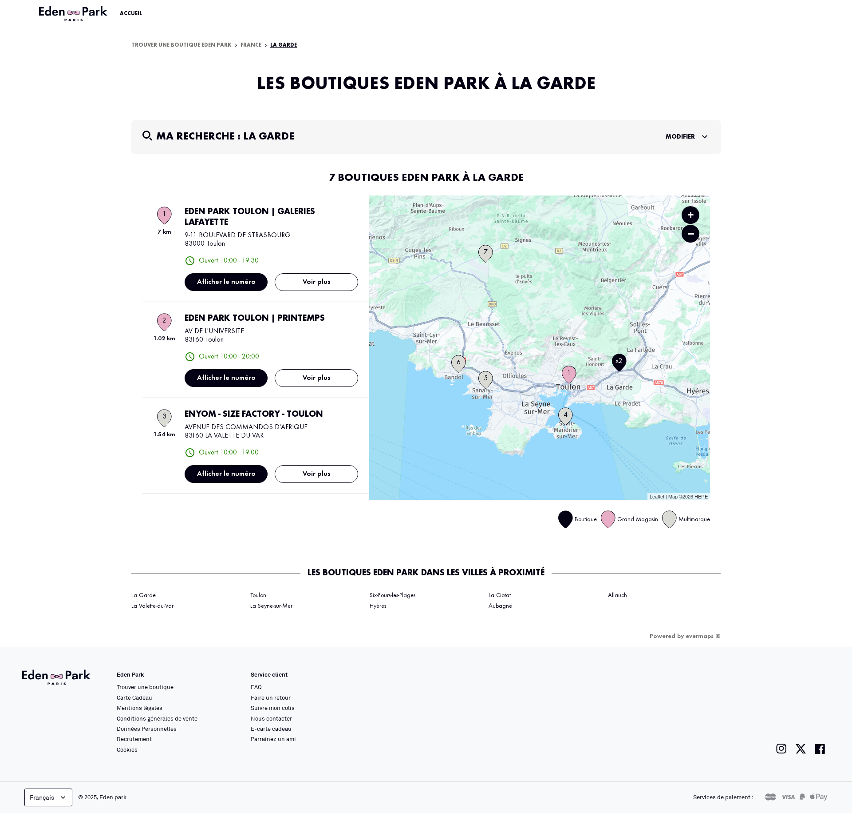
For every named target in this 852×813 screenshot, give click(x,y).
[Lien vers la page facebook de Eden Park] (820, 749)
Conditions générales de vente (157, 718)
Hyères (378, 606)
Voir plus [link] (317, 282)
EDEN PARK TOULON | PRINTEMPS (255, 318)
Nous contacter (271, 718)
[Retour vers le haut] (818, 717)
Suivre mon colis (273, 707)
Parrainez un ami (273, 738)
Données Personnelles (147, 728)
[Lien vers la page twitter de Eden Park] (801, 749)
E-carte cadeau (271, 728)
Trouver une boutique (145, 686)
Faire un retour (271, 697)
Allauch (617, 595)
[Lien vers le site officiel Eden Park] (74, 14)
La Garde (143, 595)
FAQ (256, 686)
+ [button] (691, 214)
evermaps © (703, 636)
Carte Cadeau (134, 697)
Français (42, 797)
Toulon (258, 595)
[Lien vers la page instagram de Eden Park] (781, 749)
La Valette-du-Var (152, 606)
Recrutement (134, 738)
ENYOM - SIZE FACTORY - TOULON (254, 414)
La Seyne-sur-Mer (271, 606)
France (251, 45)
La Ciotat (500, 595)
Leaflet (657, 496)
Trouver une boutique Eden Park (181, 45)
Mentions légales (139, 707)
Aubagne (500, 606)
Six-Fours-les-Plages (392, 595)
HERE (701, 496)
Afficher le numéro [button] (226, 282)
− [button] (691, 233)
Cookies (127, 749)
